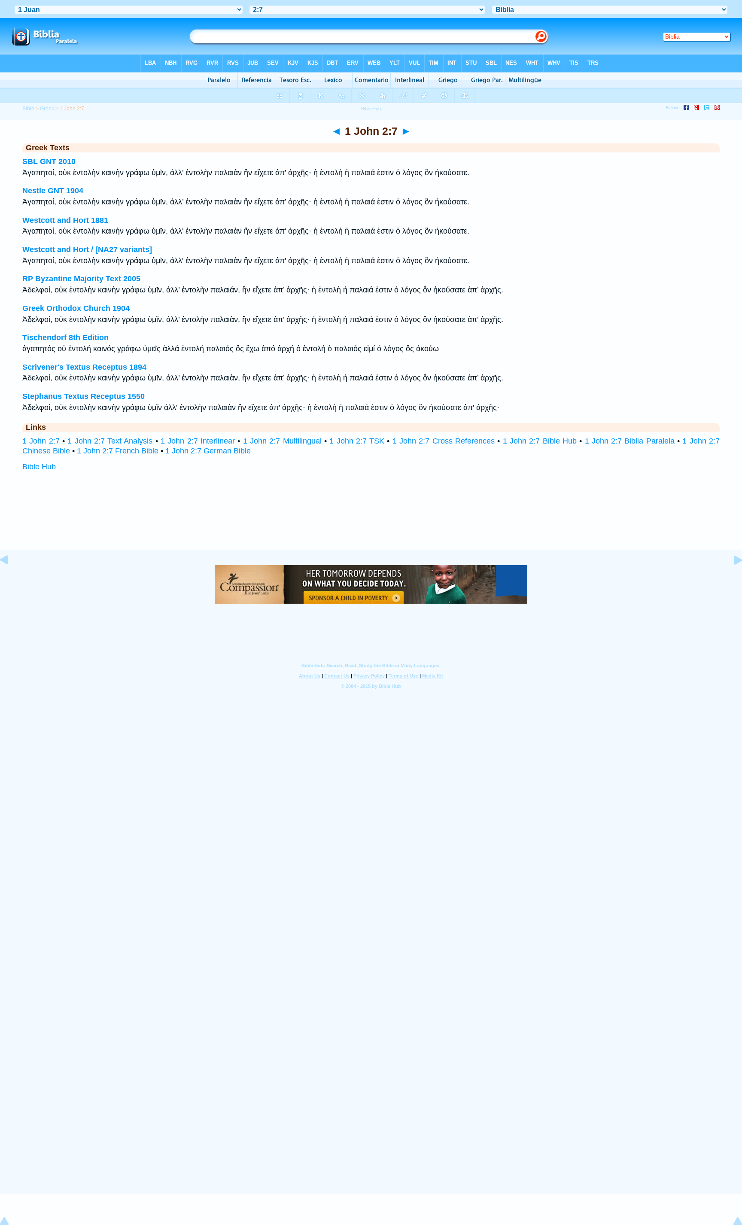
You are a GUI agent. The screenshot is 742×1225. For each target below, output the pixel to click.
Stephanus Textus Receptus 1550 (83, 396)
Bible (28, 109)
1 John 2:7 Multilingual (282, 441)
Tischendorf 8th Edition (65, 337)
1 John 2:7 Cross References (443, 441)
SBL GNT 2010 (49, 161)
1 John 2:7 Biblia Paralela (630, 441)
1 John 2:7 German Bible (208, 451)
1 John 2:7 (41, 441)
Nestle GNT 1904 (52, 190)
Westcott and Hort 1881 (65, 220)
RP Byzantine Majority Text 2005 (81, 278)
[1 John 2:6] (10, 579)
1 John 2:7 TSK (356, 441)
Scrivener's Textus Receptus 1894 (84, 367)
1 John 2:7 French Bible (117, 451)
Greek (47, 109)
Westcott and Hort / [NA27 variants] (87, 249)
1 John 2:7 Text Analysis (109, 441)
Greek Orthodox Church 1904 (76, 308)
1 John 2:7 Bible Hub (540, 441)
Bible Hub (39, 466)
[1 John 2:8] (731, 579)
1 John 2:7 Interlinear (198, 441)
